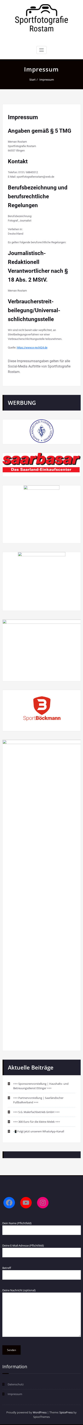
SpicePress (66, 1412)
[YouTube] (26, 1202)
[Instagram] (43, 1202)
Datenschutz (16, 1384)
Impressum (46, 79)
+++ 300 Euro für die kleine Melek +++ (36, 1122)
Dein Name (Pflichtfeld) (16, 1223)
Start (32, 79)
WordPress (40, 1412)
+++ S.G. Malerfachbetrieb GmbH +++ (36, 1112)
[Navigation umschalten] (41, 50)
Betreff (6, 1268)
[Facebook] (9, 1202)
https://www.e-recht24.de (32, 347)
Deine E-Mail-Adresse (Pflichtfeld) (23, 1245)
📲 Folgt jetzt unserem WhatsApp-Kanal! (38, 1131)
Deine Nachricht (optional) (19, 1290)
